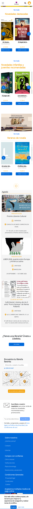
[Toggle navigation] (3, 3)
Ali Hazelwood (5, 168)
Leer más (21, 507)
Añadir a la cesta (22, 50)
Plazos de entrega (10, 466)
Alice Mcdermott (5, 44)
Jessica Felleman (22, 168)
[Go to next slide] (29, 34)
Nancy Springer (22, 97)
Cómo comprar (9, 459)
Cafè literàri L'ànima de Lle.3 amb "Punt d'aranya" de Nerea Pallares (16, 304)
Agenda (5, 192)
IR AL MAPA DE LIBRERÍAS (16, 391)
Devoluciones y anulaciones (13, 470)
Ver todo (16, 10)
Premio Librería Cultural (16, 216)
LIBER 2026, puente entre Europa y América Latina (16, 260)
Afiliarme (16, 344)
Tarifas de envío (10, 463)
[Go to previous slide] (3, 34)
